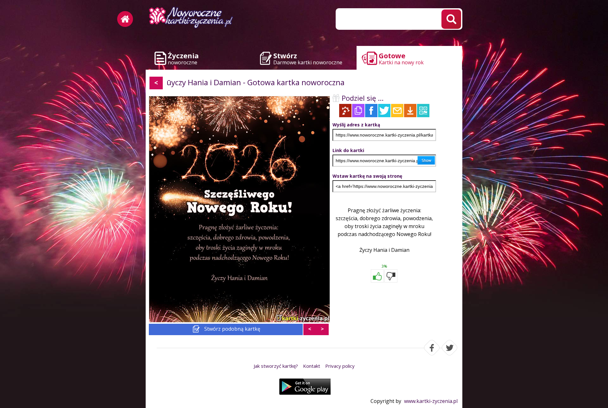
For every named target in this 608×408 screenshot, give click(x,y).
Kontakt (311, 366)
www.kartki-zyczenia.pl (431, 401)
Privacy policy (340, 366)
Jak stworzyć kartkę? (276, 366)
